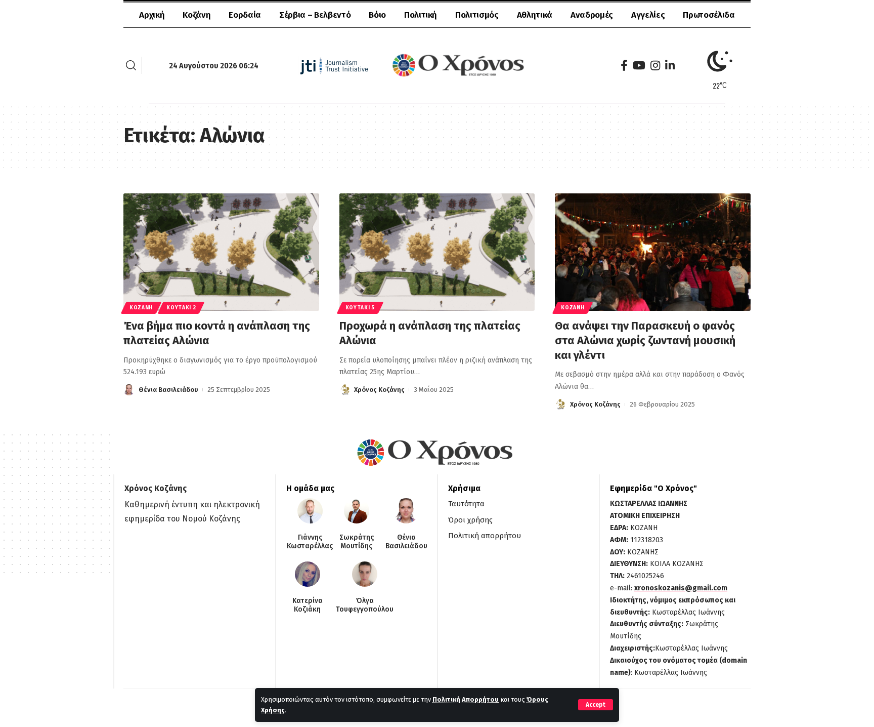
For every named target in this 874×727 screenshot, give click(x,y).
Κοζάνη (141, 308)
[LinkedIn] (670, 65)
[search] (131, 65)
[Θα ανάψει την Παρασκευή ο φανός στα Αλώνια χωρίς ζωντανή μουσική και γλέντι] (653, 252)
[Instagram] (655, 65)
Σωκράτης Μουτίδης (356, 542)
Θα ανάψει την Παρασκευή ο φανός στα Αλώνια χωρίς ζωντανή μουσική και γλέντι (645, 340)
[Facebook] (624, 65)
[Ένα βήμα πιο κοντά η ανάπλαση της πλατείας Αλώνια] (221, 252)
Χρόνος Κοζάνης (379, 389)
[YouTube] (639, 65)
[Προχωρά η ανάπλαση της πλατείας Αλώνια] (437, 252)
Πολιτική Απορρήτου (465, 699)
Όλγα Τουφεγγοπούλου (365, 605)
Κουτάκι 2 (181, 308)
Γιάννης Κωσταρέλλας (310, 542)
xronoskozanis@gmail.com (680, 588)
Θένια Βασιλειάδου (168, 389)
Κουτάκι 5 (360, 308)
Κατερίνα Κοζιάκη (307, 605)
